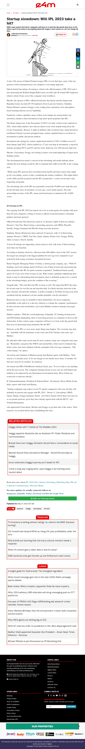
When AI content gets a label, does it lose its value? (32, 549)
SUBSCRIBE (71, 706)
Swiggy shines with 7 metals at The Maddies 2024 (32, 427)
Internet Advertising (47, 482)
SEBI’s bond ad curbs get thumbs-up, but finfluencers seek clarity (39, 555)
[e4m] (48, 695)
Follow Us (62, 35)
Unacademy (37, 508)
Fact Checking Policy (14, 716)
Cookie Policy (11, 707)
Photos (50, 676)
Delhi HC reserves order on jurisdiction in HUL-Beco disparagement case (42, 626)
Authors (50, 682)
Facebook (37, 493)
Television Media (36, 485)
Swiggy (28, 508)
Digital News (51, 670)
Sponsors (20, 508)
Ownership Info (12, 719)
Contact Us (51, 687)
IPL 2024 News (32, 482)
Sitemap (10, 696)
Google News (57, 493)
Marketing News (53, 667)
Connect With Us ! (13, 679)
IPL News (16, 13)
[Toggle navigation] (8, 5)
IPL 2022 (46, 508)
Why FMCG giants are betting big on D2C (27, 620)
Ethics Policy (11, 713)
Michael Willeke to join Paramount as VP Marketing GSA (34, 641)
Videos (49, 679)
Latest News (51, 673)
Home (8, 13)
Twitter (29, 493)
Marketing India (63, 482)
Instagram (11, 493)
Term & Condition (13, 702)
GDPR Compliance (13, 704)
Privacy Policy (11, 699)
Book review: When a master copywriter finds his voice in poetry (38, 586)
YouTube (46, 493)
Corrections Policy (13, 710)
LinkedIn (21, 493)
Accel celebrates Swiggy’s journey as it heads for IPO (34, 462)
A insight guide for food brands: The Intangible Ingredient (35, 571)
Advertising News (53, 664)
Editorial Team (52, 684)
